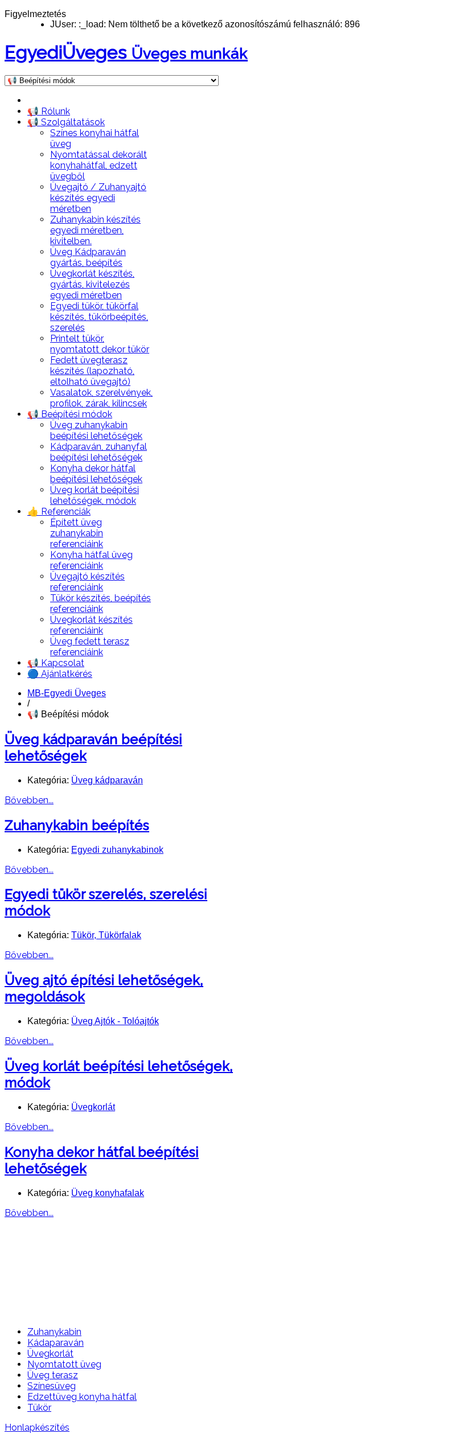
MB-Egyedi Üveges (66, 693)
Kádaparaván (55, 1342)
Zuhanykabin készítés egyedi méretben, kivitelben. (95, 230)
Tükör (39, 1407)
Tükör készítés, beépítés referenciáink (100, 603)
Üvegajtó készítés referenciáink (87, 582)
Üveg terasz (52, 1375)
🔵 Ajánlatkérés (59, 673)
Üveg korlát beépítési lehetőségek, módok (94, 495)
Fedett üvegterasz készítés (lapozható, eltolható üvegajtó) (92, 371)
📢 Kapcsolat (55, 663)
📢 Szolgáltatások (66, 122)
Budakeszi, (36, 1262)
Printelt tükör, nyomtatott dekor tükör (99, 344)
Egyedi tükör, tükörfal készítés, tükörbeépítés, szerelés (99, 317)
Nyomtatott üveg (64, 1364)
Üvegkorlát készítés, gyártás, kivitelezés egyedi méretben (92, 284)
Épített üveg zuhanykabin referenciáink (76, 533)
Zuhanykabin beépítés (77, 825)
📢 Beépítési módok (69, 414)
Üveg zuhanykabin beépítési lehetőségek (96, 430)
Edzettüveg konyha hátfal (82, 1396)
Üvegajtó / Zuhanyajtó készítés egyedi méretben (98, 198)
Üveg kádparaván (107, 780)
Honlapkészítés (37, 1427)
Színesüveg (51, 1386)
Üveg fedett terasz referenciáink (89, 647)
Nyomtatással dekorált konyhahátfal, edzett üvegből (98, 165)
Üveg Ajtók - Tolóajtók (115, 1021)
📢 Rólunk (48, 111)
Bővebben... (29, 800)
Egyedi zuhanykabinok (117, 849)
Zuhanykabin (54, 1331)
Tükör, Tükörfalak (106, 935)
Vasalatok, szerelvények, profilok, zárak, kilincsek (101, 398)
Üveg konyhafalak (107, 1193)
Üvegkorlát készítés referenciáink (91, 625)
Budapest (119, 1262)
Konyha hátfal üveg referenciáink (91, 560)
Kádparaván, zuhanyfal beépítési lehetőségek (98, 452)
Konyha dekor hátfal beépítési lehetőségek (96, 473)
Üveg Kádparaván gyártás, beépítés (88, 257)
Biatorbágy (208, 1262)
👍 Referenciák (59, 511)
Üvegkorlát (93, 1107)
